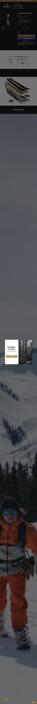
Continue (11, 356)
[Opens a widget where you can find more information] (33, 702)
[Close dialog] (31, 341)
